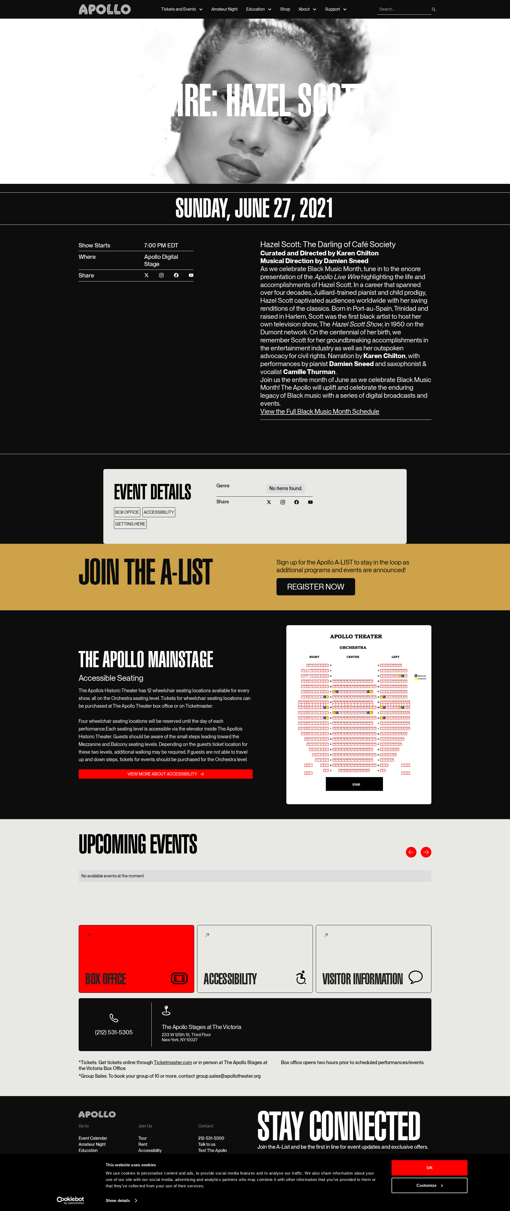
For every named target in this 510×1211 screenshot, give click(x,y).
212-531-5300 (211, 1138)
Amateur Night (224, 9)
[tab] (136, 959)
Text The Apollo (212, 1150)
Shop (285, 9)
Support (332, 9)
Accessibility (150, 1150)
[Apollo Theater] (105, 9)
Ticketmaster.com (173, 1062)
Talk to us (206, 1144)
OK (430, 1168)
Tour (142, 1138)
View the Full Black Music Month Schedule (319, 411)
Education (255, 9)
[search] (433, 9)
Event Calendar (93, 1138)
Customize (426, 1185)
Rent (142, 1144)
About (304, 9)
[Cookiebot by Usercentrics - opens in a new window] (70, 1201)
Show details (118, 1200)
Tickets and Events (178, 9)
